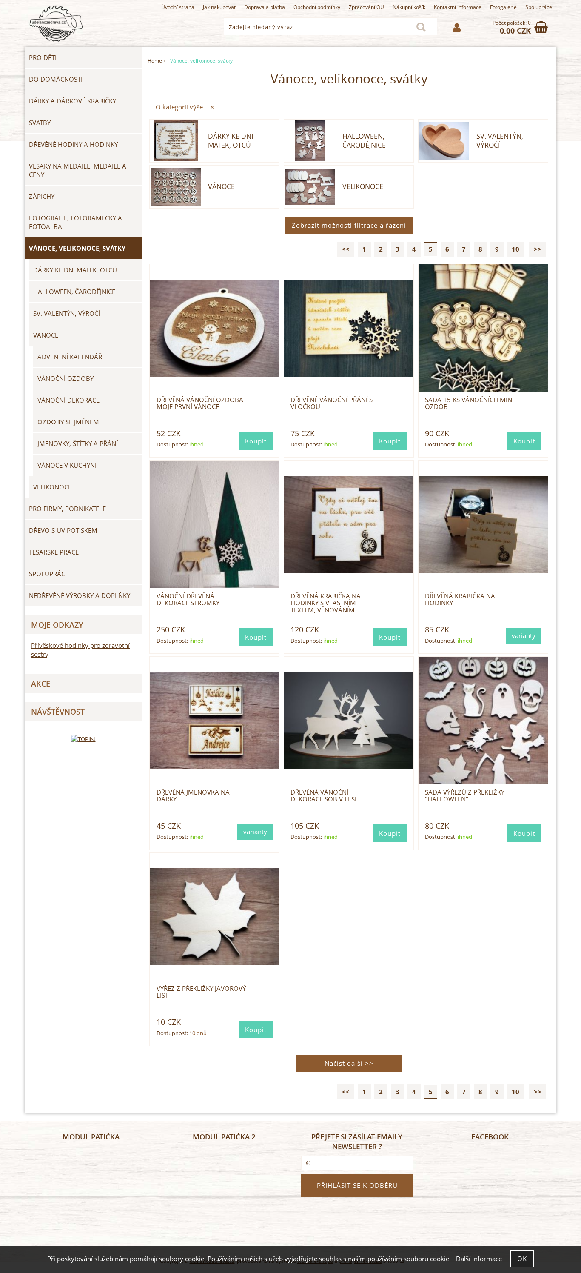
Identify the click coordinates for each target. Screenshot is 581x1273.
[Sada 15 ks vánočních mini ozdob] (483, 328)
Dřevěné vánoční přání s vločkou (331, 403)
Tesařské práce (54, 552)
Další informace (479, 1258)
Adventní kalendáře (71, 356)
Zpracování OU (366, 7)
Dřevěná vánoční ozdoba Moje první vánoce (200, 403)
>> (537, 249)
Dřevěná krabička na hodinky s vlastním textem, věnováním (325, 603)
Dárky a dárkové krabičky (72, 101)
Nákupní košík (409, 7)
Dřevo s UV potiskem (63, 530)
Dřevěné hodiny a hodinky (73, 144)
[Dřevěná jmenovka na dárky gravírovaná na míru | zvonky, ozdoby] (214, 720)
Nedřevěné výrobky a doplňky (79, 595)
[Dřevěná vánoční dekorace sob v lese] (348, 720)
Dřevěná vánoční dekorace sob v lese (324, 796)
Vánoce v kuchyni (67, 465)
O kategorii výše (179, 107)
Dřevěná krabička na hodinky (460, 599)
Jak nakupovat (219, 7)
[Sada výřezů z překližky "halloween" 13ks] (483, 720)
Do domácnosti (56, 79)
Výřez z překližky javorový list (201, 992)
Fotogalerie (503, 7)
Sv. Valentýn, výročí (499, 141)
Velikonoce (362, 186)
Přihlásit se (457, 28)
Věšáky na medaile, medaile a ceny (77, 170)
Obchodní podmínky (316, 7)
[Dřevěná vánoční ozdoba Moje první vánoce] (214, 328)
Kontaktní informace (457, 7)
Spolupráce (538, 7)
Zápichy (41, 196)
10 (515, 249)
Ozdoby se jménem (68, 422)
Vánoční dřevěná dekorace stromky (188, 599)
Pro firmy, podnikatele (67, 508)
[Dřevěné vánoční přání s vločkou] (348, 328)
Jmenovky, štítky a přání (77, 443)
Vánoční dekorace (68, 400)
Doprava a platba (264, 7)
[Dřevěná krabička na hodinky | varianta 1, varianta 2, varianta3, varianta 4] (483, 524)
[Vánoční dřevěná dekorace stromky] (214, 524)
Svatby (40, 122)
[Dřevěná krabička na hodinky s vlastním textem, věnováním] (348, 524)
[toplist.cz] (83, 738)
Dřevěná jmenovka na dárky (193, 796)
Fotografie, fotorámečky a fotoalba (75, 222)
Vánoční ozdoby (65, 378)
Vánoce (221, 186)
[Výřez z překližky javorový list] (214, 916)
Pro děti (43, 57)
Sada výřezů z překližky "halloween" (464, 796)
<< (346, 249)
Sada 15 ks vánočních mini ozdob (469, 403)
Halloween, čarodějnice (364, 141)
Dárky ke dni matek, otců (230, 141)
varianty (523, 635)
